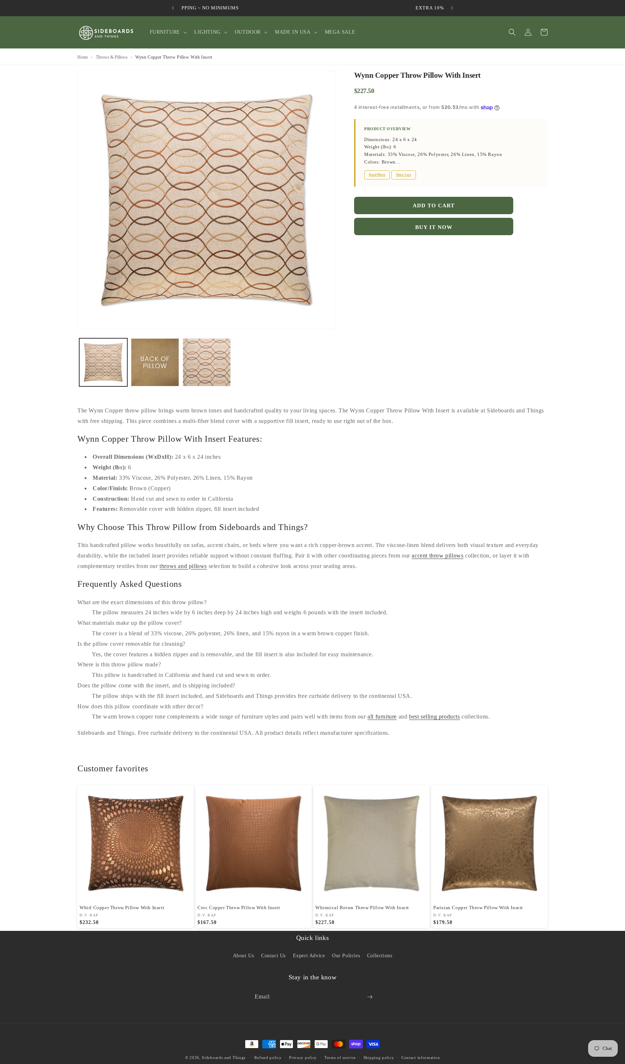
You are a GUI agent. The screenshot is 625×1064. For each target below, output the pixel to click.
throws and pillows (183, 566)
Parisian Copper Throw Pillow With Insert (478, 907)
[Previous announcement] (173, 8)
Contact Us (273, 956)
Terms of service (340, 1057)
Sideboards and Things (224, 1057)
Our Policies (346, 956)
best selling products (434, 716)
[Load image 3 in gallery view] (207, 362)
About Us (243, 956)
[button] (167, 32)
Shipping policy (378, 1057)
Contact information (420, 1057)
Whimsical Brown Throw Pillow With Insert (362, 907)
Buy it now (433, 227)
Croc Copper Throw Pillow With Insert (238, 907)
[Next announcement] (452, 8)
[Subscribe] (370, 997)
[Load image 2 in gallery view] (155, 362)
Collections (379, 956)
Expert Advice (309, 956)
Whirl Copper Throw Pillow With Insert (122, 907)
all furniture (382, 716)
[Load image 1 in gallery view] (103, 362)
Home (82, 57)
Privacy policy (303, 1057)
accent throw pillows (437, 555)
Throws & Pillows (112, 57)
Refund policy (267, 1057)
